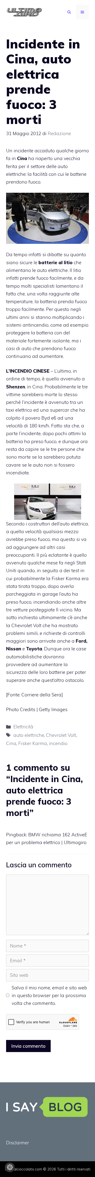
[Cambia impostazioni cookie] (10, 1167)
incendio (58, 743)
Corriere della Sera (41, 695)
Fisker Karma (66, 578)
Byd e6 (48, 418)
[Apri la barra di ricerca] (69, 12)
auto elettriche (28, 735)
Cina (11, 743)
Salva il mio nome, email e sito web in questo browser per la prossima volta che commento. (49, 995)
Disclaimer (17, 1143)
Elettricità (23, 727)
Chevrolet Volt (26, 625)
